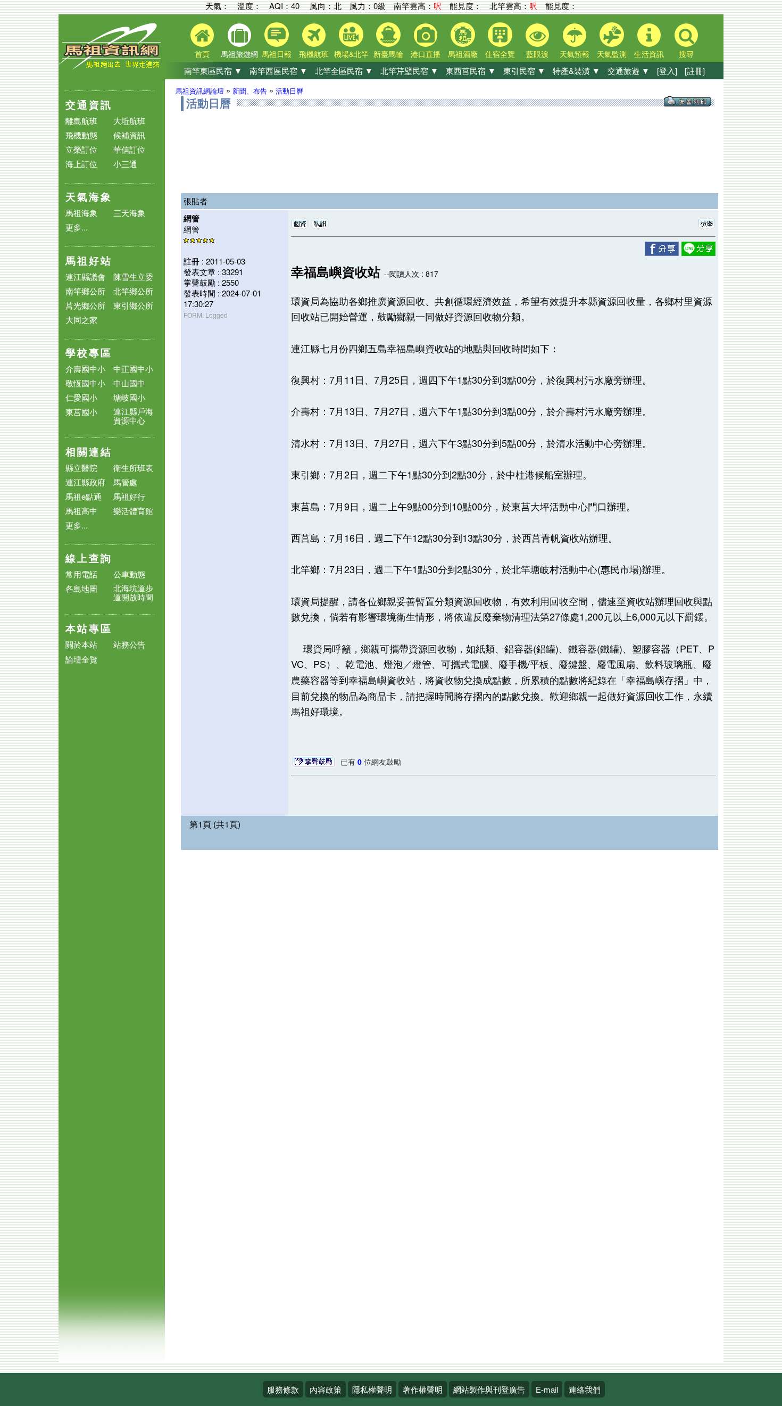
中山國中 (129, 382)
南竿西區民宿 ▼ (278, 70)
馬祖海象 (81, 212)
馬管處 (125, 481)
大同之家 (81, 319)
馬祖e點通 (83, 496)
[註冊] (695, 70)
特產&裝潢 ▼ (576, 70)
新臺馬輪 (388, 53)
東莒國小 (81, 411)
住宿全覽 (500, 53)
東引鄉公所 (133, 305)
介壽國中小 (85, 368)
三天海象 (129, 212)
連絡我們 (585, 1389)
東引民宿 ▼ (524, 70)
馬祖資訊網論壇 (200, 91)
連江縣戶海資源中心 (133, 416)
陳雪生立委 (133, 276)
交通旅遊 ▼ (629, 70)
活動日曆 (289, 91)
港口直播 (425, 53)
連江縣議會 (85, 276)
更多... (76, 226)
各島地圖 (81, 588)
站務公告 (129, 645)
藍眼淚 (537, 53)
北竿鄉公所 (133, 290)
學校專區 (88, 352)
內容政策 (326, 1389)
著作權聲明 (423, 1389)
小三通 (125, 163)
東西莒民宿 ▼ (471, 70)
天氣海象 (88, 196)
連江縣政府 (85, 481)
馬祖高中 (81, 510)
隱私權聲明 (372, 1389)
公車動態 (129, 573)
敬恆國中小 (85, 382)
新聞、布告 (249, 91)
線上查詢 (88, 558)
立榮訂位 (81, 149)
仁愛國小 (81, 397)
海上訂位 (81, 163)
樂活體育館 (133, 510)
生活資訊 (649, 53)
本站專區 (88, 628)
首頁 (202, 53)
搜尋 (686, 53)
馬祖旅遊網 (239, 53)
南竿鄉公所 (85, 290)
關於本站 (81, 645)
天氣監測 (612, 53)
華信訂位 (129, 149)
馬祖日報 (277, 53)
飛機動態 (81, 134)
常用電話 (81, 573)
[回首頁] (112, 66)
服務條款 (283, 1389)
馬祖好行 (129, 496)
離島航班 (81, 120)
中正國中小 (133, 368)
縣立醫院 (81, 467)
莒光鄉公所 (85, 305)
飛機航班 (314, 53)
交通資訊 (88, 104)
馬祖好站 (88, 260)
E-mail (547, 1389)
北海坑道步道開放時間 (133, 592)
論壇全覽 (81, 660)
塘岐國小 (129, 397)
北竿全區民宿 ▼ (344, 70)
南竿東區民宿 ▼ (213, 70)
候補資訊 (129, 134)
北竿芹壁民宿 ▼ (409, 70)
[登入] (667, 70)
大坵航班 (129, 120)
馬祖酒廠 (463, 53)
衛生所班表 (133, 467)
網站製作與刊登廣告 (489, 1389)
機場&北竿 (351, 53)
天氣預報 (574, 53)
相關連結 (88, 451)
